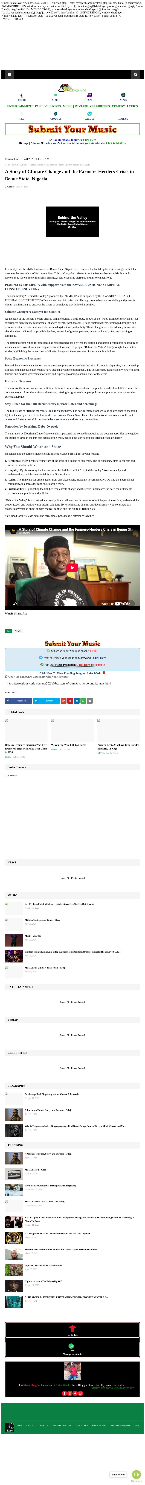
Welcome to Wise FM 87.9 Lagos (68, 745)
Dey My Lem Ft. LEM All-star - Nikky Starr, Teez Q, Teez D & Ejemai (59, 904)
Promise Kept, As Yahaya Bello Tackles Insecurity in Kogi (118, 747)
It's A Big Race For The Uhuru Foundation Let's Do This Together (57, 1233)
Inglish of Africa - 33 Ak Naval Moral (43, 1265)
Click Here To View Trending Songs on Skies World (70, 673)
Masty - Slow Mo (33, 935)
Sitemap (136, 1425)
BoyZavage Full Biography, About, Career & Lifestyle (52, 1094)
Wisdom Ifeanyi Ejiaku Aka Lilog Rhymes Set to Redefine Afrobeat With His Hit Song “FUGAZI (72, 951)
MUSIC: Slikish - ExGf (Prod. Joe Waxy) (45, 1201)
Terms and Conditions (62, 1425)
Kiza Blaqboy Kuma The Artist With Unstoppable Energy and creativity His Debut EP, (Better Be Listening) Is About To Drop (79, 1219)
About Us (30, 1425)
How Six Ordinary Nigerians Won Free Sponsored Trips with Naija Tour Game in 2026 (26, 749)
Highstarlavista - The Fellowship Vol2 (43, 1281)
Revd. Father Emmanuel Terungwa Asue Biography (50, 1185)
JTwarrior (9, 187)
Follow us (50, 143)
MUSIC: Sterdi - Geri (35, 1169)
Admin (34, 143)
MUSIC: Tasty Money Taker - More (42, 920)
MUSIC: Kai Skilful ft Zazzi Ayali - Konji (45, 967)
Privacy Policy (82, 1425)
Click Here (99, 657)
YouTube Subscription (120, 1425)
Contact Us (43, 1425)
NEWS (15, 165)
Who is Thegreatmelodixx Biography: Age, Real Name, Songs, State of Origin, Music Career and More (76, 1126)
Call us (65, 143)
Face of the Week (99, 1425)
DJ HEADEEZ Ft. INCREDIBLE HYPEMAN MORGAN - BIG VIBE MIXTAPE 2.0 (66, 1297)
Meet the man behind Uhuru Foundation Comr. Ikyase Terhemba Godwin (61, 1249)
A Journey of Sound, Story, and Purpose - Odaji (48, 1110)
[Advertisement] (72, 1459)
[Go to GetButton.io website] (136, 1481)
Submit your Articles (88, 143)
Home (7, 165)
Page (25, 143)
